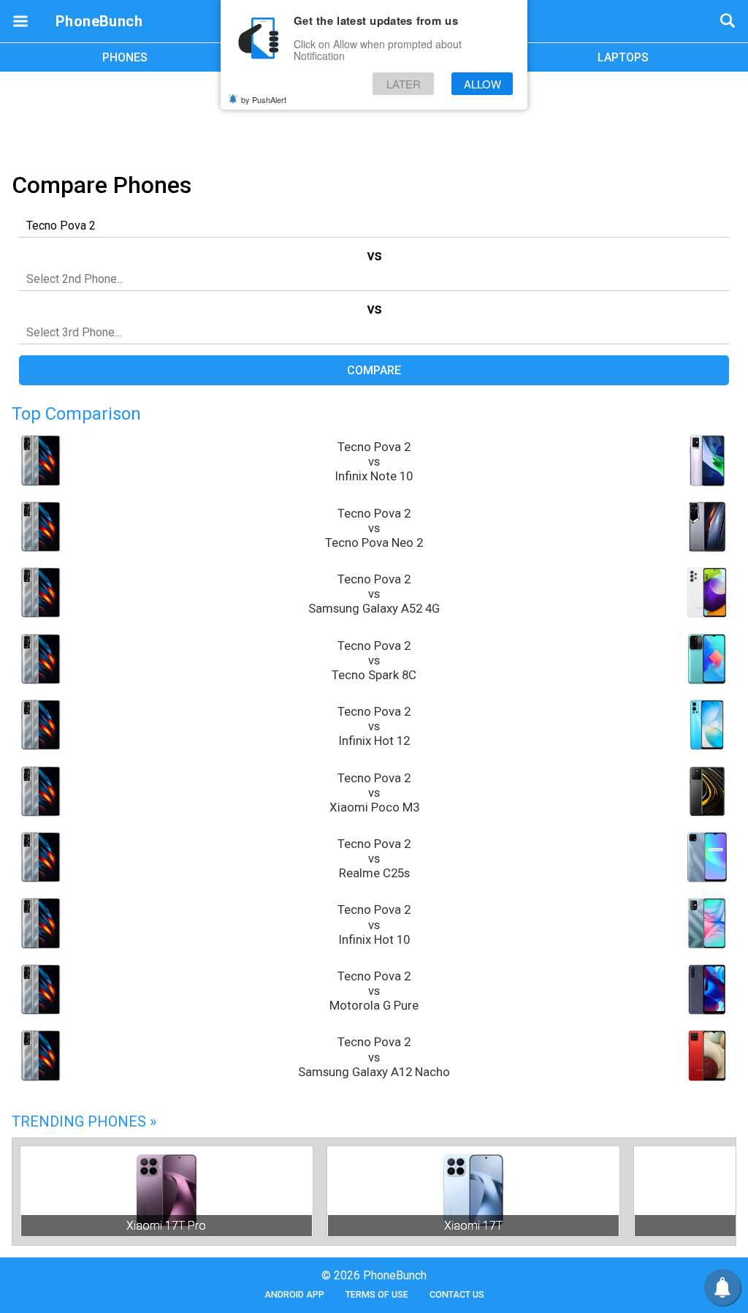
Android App (294, 1294)
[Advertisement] (374, 119)
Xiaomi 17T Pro (166, 1226)
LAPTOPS (623, 57)
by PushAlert (263, 99)
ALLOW (482, 83)
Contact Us (457, 1294)
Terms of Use (377, 1294)
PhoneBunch (99, 21)
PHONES (125, 57)
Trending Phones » (84, 1121)
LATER (403, 83)
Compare (374, 370)
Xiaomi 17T (473, 1226)
